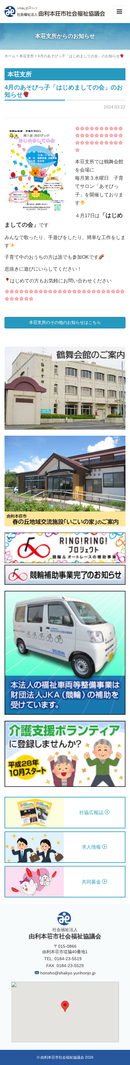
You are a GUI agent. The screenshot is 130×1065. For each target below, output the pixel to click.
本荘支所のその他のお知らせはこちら (65, 322)
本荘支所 (26, 56)
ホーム (10, 56)
